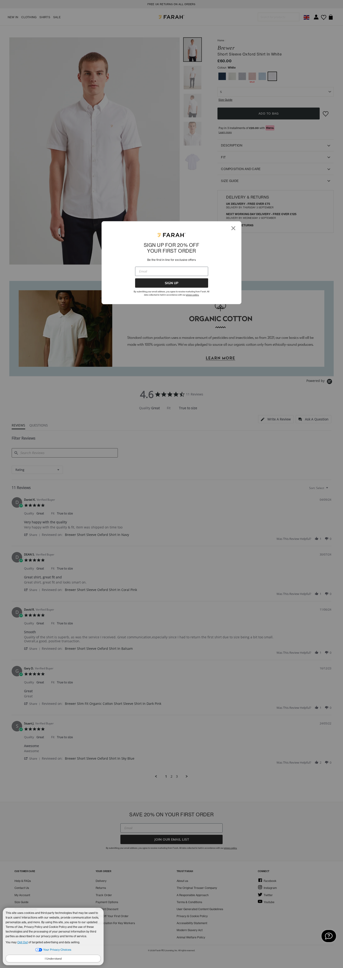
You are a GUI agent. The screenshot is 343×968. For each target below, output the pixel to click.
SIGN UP (171, 283)
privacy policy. (192, 295)
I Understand (53, 958)
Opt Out (22, 942)
